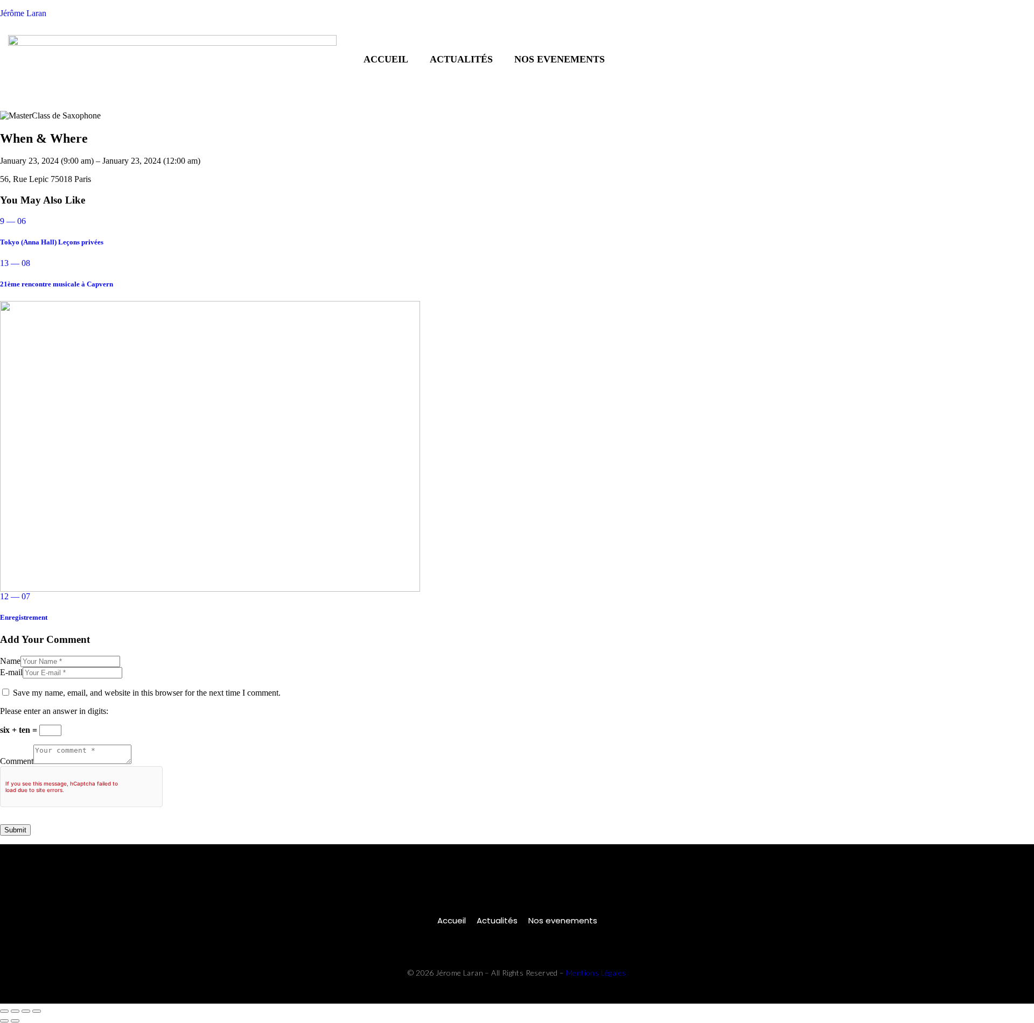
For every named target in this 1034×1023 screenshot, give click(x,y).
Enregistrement (23, 617)
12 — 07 (15, 596)
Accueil (386, 59)
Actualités (461, 59)
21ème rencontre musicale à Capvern (56, 284)
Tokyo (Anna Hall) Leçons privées (51, 242)
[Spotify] (989, 59)
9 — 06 (13, 221)
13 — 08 (15, 263)
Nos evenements (559, 59)
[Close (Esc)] (36, 1011)
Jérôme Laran (23, 13)
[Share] (26, 1011)
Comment (16, 761)
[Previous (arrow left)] (4, 1020)
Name (10, 660)
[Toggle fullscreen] (15, 1011)
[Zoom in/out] (4, 1011)
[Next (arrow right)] (15, 1020)
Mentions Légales (596, 972)
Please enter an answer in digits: (54, 711)
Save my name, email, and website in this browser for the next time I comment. (147, 692)
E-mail (11, 672)
